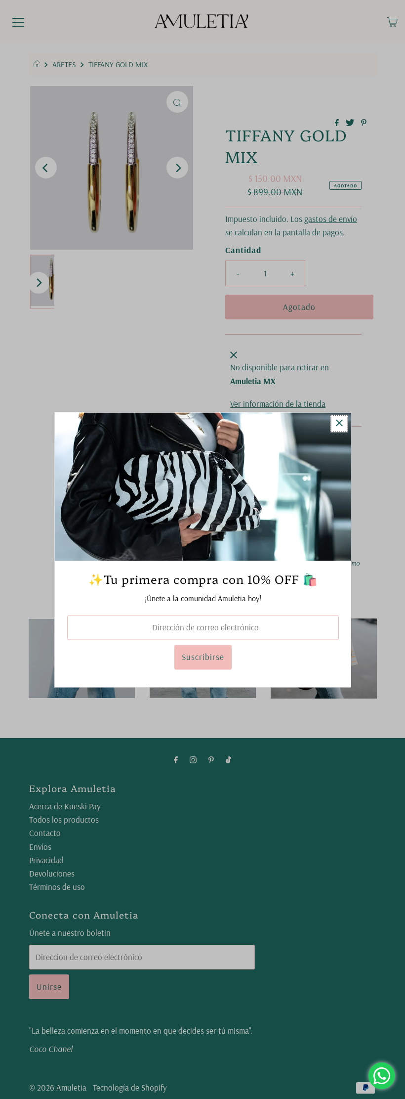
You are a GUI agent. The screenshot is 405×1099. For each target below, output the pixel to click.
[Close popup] (339, 423)
